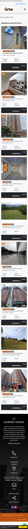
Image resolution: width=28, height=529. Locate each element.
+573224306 (14, 464)
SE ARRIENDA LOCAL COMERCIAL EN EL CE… (13, 183)
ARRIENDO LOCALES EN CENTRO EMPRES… (12, 268)
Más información (10, 527)
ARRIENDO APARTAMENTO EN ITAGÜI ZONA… (13, 311)
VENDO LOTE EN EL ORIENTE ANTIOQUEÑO (12, 353)
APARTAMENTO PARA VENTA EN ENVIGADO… (13, 395)
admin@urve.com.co (14, 493)
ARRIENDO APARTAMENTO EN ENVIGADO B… (13, 98)
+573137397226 (14, 462)
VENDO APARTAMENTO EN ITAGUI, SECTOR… (12, 141)
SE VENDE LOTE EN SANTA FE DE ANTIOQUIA (12, 226)
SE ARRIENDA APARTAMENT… (13, 53)
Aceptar (23, 526)
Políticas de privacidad (14, 443)
